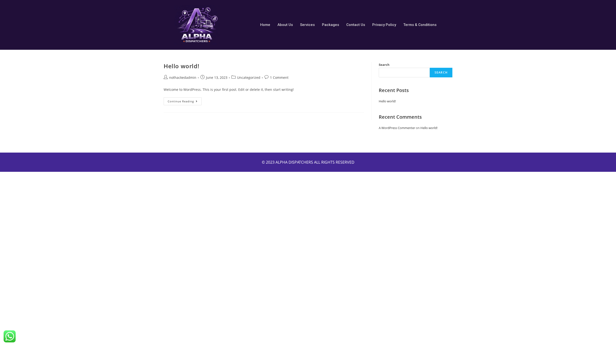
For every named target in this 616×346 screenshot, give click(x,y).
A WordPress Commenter (397, 128)
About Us (285, 25)
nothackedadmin (182, 77)
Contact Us (355, 25)
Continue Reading (185, 100)
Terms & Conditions (419, 25)
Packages (330, 25)
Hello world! (181, 66)
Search (384, 64)
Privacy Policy (384, 25)
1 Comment (279, 77)
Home (265, 25)
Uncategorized (248, 77)
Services (307, 25)
